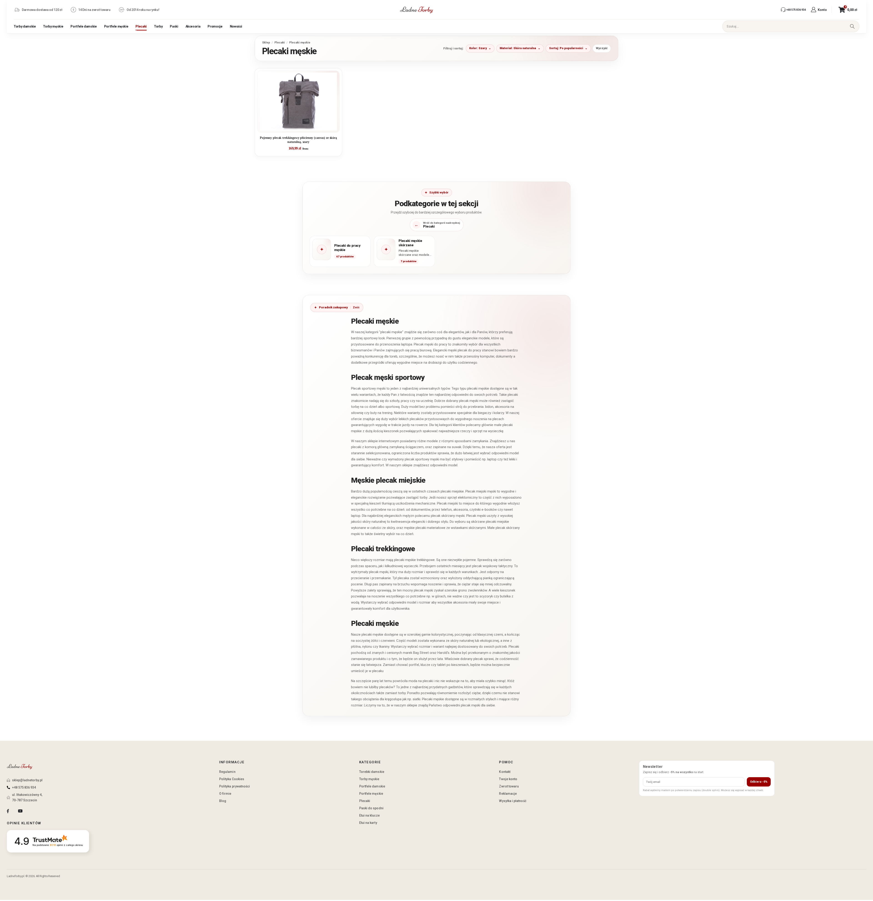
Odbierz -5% (759, 781)
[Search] (852, 26)
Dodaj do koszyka (301, 127)
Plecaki (141, 26)
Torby (158, 26)
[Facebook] (8, 811)
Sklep (266, 42)
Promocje (215, 26)
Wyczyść (602, 48)
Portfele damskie (83, 26)
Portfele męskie (116, 26)
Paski (174, 26)
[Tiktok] (32, 811)
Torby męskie (53, 26)
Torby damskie (25, 26)
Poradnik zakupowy (333, 307)
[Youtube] (20, 811)
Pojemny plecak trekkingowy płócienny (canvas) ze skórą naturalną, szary (298, 140)
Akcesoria (193, 26)
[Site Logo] (416, 10)
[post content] (298, 101)
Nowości (236, 26)
